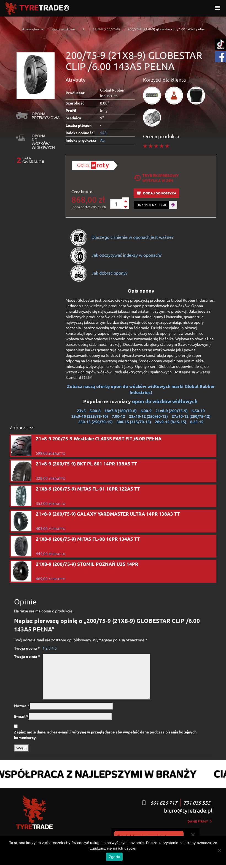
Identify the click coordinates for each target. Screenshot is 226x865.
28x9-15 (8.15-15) (170, 421)
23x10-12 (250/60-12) (148, 416)
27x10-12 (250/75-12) (191, 416)
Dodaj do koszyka (159, 193)
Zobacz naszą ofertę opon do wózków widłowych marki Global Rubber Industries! (141, 389)
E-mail (21, 716)
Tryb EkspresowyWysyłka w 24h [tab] (160, 178)
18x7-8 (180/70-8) (120, 410)
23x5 (81, 410)
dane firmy (198, 821)
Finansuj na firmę (151, 205)
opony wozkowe (63, 29)
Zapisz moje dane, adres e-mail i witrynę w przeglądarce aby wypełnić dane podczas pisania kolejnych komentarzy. (105, 734)
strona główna (32, 29)
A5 (102, 140)
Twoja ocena (27, 648)
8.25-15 (196, 421)
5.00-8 (95, 410)
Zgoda (114, 857)
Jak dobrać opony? (108, 272)
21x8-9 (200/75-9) (106, 29)
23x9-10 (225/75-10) (89, 416)
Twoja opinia (27, 656)
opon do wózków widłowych (165, 401)
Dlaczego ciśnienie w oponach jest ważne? (131, 237)
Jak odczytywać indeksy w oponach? (126, 255)
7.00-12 (118, 416)
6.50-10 (198, 410)
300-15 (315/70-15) (134, 421)
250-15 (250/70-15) (95, 421)
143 (103, 132)
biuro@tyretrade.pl (188, 810)
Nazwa (21, 705)
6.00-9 (146, 410)
